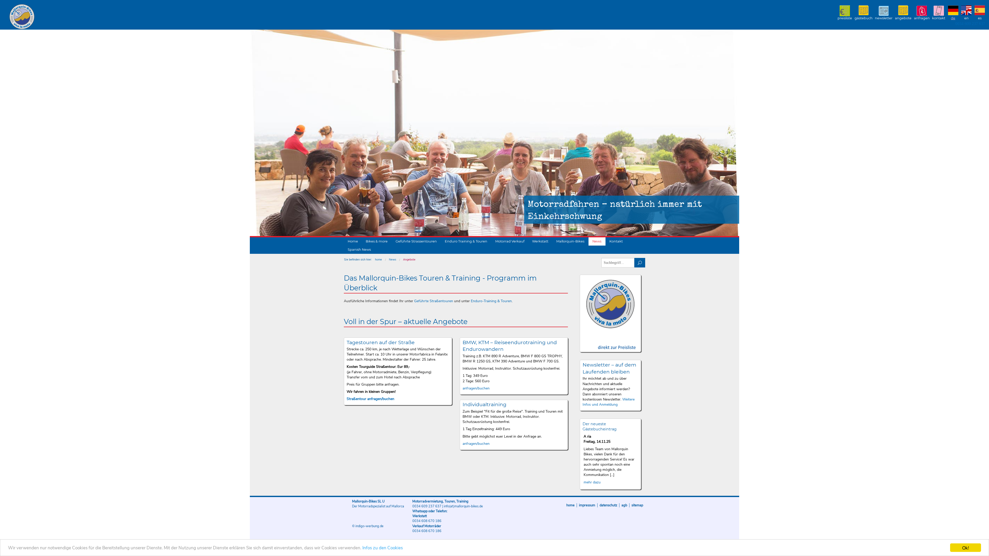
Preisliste (845, 18)
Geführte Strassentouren (416, 241)
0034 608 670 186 (426, 521)
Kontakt (938, 18)
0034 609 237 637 (970, 23)
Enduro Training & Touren (466, 241)
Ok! (965, 547)
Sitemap (637, 505)
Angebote (903, 18)
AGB (624, 505)
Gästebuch (864, 18)
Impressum (587, 505)
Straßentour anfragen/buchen (370, 398)
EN (966, 18)
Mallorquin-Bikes (52, 17)
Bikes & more (377, 241)
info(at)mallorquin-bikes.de (463, 506)
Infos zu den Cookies (382, 548)
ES (980, 18)
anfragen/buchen (476, 388)
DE (953, 18)
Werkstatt (540, 241)
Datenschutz (608, 505)
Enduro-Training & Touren (491, 301)
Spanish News (359, 249)
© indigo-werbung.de (367, 526)
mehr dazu (592, 482)
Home (353, 241)
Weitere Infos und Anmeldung (609, 402)
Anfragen (922, 18)
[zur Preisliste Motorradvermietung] (610, 343)
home (378, 260)
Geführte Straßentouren (433, 301)
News (596, 241)
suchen (639, 262)
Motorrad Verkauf (509, 241)
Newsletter (883, 18)
